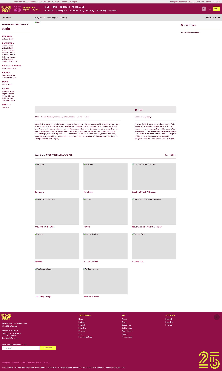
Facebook (183, 2)
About (124, 319)
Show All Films (170, 155)
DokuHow (112, 10)
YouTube (216, 2)
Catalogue (73, 2)
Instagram (174, 2)
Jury (82, 10)
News (54, 7)
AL (204, 9)
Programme (78, 7)
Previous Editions (85, 337)
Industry (90, 10)
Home (46, 7)
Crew (124, 322)
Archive (6, 17)
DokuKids (73, 10)
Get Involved (127, 328)
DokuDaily (101, 10)
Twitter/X (200, 2)
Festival (81, 322)
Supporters (31, 2)
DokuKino (82, 328)
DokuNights (61, 10)
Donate (64, 2)
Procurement (127, 337)
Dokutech (82, 331)
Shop (80, 334)
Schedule (65, 7)
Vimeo (208, 2)
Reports (125, 334)
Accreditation (19, 2)
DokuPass (48, 10)
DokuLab (55, 2)
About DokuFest (44, 2)
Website (5, 107)
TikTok (191, 2)
